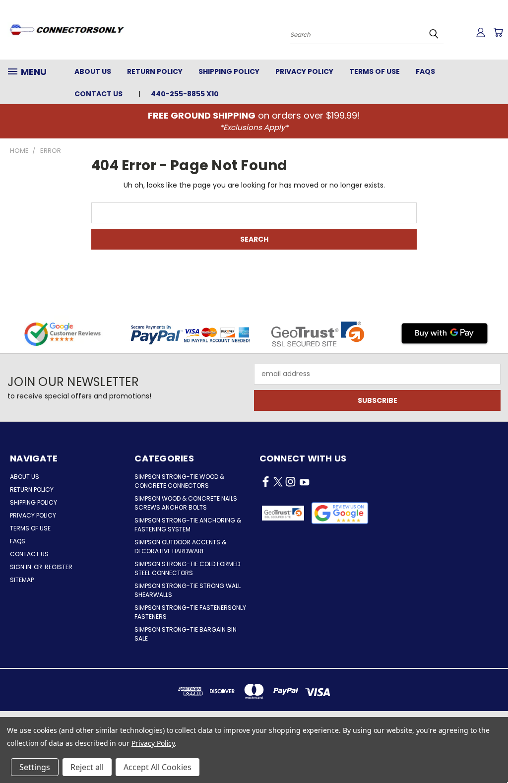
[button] (340, 513)
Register (58, 567)
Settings (34, 767)
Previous (493, 752)
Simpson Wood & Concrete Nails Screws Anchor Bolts (185, 503)
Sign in (21, 567)
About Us (92, 71)
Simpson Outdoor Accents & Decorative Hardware (180, 546)
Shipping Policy (228, 71)
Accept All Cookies (157, 767)
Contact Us (98, 94)
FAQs (425, 71)
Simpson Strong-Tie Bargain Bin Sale (185, 634)
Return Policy (155, 71)
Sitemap (22, 580)
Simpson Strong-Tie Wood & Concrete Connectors (179, 481)
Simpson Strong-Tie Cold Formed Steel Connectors (187, 568)
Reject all (87, 767)
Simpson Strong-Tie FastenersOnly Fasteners (190, 612)
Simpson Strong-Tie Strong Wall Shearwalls (187, 590)
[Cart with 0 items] (498, 32)
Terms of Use (374, 71)
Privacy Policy (304, 71)
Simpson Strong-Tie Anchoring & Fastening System (187, 524)
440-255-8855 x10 (185, 94)
